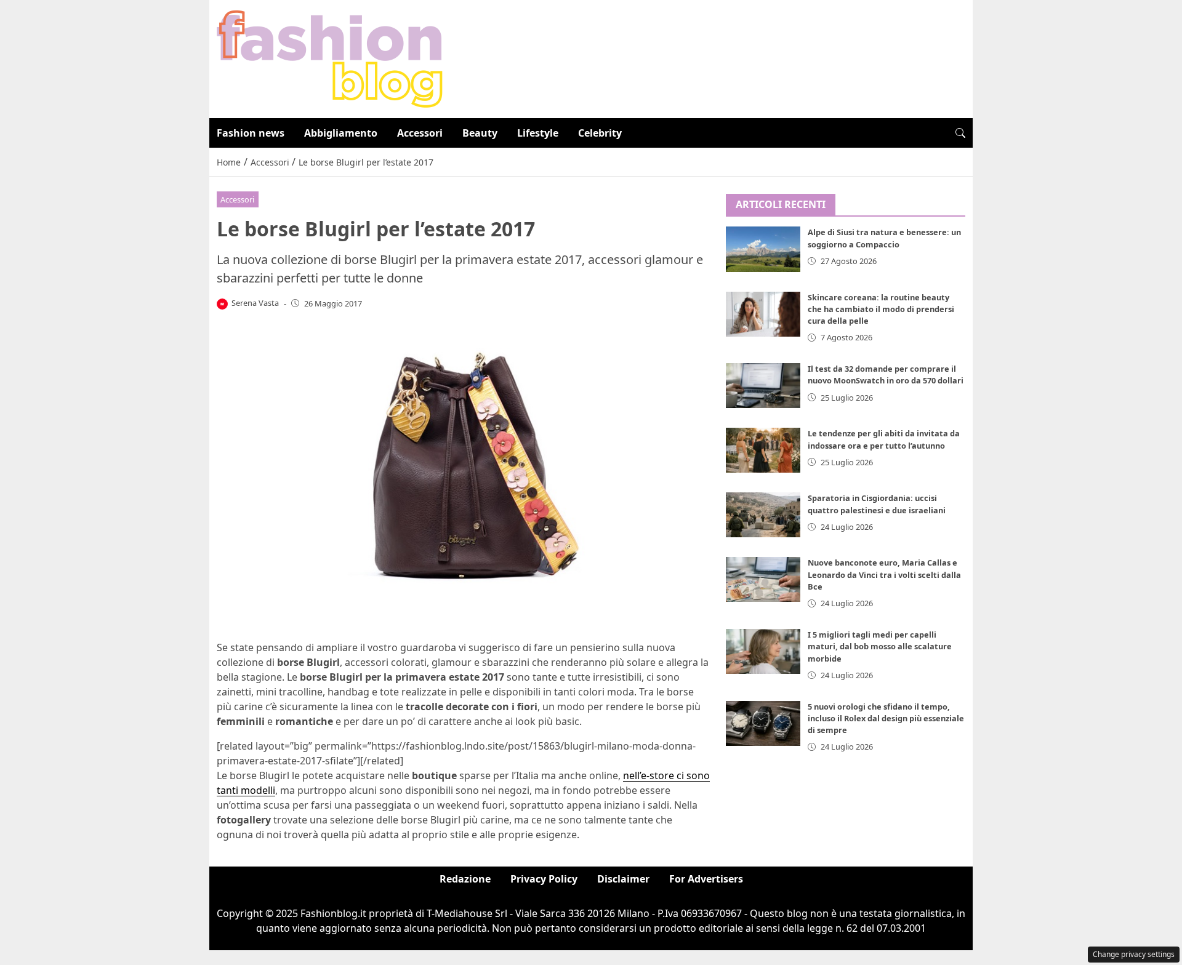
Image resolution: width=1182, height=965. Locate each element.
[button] (960, 133)
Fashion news (250, 133)
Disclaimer (623, 879)
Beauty (479, 133)
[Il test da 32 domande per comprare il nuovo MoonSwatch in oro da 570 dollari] (763, 385)
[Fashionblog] (330, 58)
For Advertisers (706, 879)
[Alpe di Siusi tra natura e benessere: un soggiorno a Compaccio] (763, 249)
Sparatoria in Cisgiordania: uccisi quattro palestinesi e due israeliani (877, 503)
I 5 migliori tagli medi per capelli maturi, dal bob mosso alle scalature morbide (880, 646)
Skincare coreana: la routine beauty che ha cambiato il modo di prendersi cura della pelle (881, 309)
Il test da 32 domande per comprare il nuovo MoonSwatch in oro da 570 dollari (885, 374)
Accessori (420, 133)
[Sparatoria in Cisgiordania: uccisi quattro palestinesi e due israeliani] (763, 514)
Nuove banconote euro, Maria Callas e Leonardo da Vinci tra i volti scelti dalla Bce (884, 575)
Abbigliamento (340, 133)
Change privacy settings (1134, 954)
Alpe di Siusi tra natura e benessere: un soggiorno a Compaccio (884, 238)
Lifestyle (537, 133)
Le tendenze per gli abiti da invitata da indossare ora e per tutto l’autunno (884, 439)
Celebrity (600, 133)
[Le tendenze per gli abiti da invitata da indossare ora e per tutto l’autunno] (763, 450)
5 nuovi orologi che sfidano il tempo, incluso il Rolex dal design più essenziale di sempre (886, 718)
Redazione (465, 879)
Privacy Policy (543, 879)
